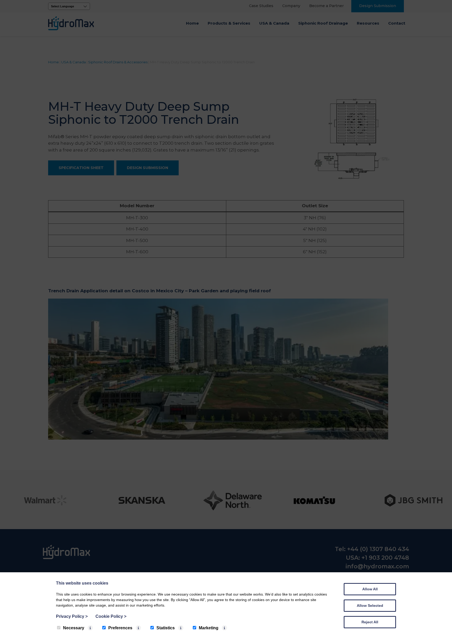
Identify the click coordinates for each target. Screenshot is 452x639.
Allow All (370, 589)
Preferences (120, 628)
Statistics (165, 628)
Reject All (369, 622)
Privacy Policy (72, 616)
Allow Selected (370, 605)
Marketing (208, 628)
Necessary (73, 628)
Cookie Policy (110, 616)
